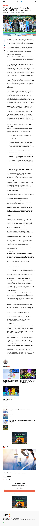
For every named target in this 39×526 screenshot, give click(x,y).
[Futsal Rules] (5, 416)
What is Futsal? (7, 479)
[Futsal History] (5, 427)
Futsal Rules (11, 414)
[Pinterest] (4, 48)
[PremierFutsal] (19, 1)
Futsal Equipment (7, 476)
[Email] (4, 50)
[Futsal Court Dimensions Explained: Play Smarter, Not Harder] (5, 411)
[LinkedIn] (4, 45)
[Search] (35, 1)
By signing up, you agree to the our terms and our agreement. (19, 493)
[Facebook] (4, 40)
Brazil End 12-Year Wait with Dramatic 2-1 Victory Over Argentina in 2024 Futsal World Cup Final (27, 381)
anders (7, 12)
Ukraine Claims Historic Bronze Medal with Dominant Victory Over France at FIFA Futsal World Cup (11, 398)
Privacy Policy (25, 493)
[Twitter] (4, 43)
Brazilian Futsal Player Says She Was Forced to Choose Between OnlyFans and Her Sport (10, 381)
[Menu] (4, 1)
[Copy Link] (4, 53)
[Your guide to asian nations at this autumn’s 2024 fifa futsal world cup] (19, 25)
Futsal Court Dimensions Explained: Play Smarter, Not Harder (20, 409)
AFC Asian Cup (5, 5)
